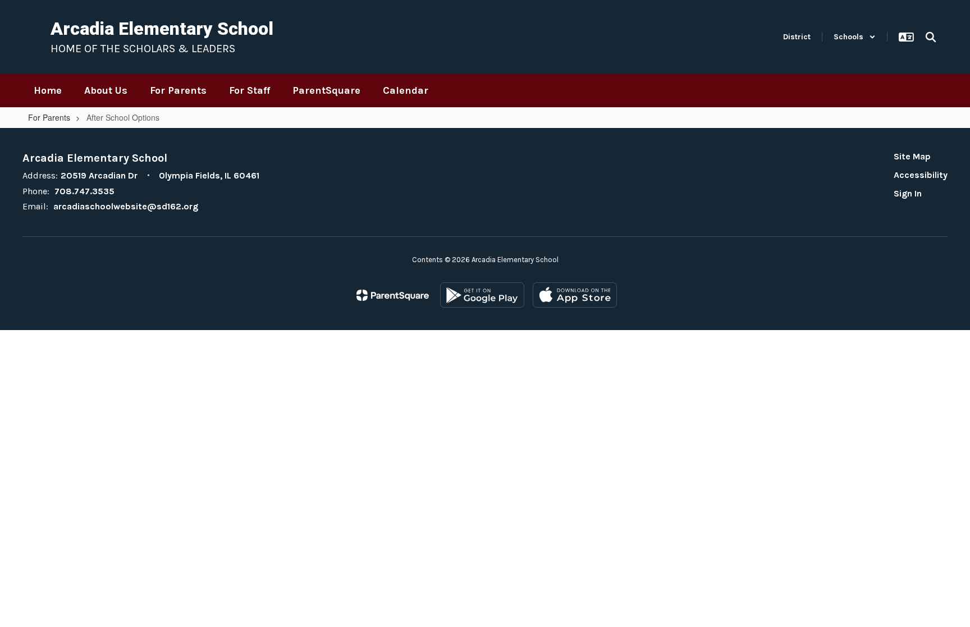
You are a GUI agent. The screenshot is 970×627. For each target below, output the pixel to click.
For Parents (49, 117)
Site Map (912, 156)
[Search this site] (930, 37)
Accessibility (921, 175)
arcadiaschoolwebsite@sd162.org (125, 206)
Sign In (908, 193)
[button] (855, 37)
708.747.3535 (84, 191)
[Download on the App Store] (575, 295)
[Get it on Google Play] (482, 295)
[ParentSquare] (393, 295)
